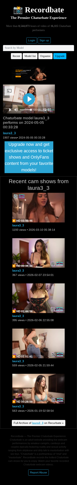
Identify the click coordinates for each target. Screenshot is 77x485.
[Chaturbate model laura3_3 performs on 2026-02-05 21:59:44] (38, 343)
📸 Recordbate (38, 9)
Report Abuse (38, 472)
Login (31, 40)
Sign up (44, 40)
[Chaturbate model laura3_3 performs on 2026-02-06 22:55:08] (38, 297)
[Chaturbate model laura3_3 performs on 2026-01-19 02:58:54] (38, 388)
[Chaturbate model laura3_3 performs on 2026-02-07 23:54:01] (38, 252)
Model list (30, 56)
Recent (16, 56)
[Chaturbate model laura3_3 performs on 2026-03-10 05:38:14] (38, 207)
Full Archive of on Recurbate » (39, 422)
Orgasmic (45, 56)
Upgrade (60, 56)
